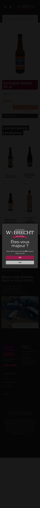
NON (19, 262)
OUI (20, 257)
